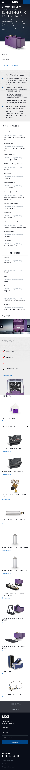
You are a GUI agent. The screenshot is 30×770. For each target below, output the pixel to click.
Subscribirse (15, 742)
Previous (1, 326)
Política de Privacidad (8, 767)
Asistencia (4, 54)
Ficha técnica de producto (13, 363)
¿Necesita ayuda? (7, 375)
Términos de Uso (7, 764)
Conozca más (6, 421)
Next (28, 326)
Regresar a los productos (10, 65)
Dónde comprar (6, 60)
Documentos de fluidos (12, 368)
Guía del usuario (10, 351)
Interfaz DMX (9, 357)
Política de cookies (7, 761)
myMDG (26, 2)
